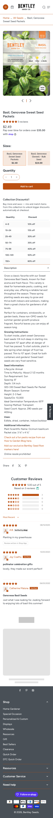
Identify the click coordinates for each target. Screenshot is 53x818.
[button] (10, 121)
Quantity (9, 170)
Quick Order (9, 754)
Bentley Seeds (31, 812)
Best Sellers (9, 744)
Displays (7, 724)
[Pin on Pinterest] (26, 465)
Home (6, 17)
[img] (10, 525)
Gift (5, 739)
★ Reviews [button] (50, 412)
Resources (8, 734)
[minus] (6, 177)
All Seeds (18, 17)
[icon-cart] (12, 7)
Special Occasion (12, 713)
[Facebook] (20, 690)
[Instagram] (33, 690)
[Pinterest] (26, 690)
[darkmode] (5, 7)
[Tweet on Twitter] (19, 465)
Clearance (8, 749)
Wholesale (8, 729)
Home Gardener (11, 708)
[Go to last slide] (22, 100)
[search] (44, 7)
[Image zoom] (26, 63)
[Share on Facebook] (13, 465)
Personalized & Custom (15, 718)
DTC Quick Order (12, 759)
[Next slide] (30, 100)
